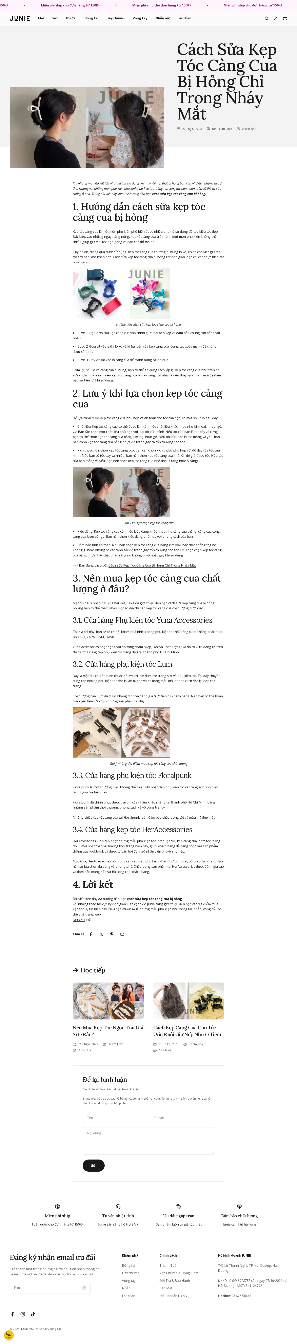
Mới (41, 18)
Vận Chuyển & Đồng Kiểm (178, 1273)
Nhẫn (126, 1288)
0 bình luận (249, 129)
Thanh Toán (168, 1265)
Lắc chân (184, 18)
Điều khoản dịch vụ (95, 1103)
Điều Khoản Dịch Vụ (174, 1296)
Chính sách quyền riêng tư (190, 1098)
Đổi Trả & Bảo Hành (174, 1280)
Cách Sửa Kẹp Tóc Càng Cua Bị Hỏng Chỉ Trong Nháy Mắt (152, 565)
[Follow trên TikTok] (33, 1314)
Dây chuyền (115, 18)
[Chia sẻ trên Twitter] (101, 934)
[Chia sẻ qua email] (122, 934)
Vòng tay (140, 18)
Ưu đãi (71, 18)
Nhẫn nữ (162, 18)
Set (55, 18)
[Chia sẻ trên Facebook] (91, 934)
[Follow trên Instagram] (22, 1314)
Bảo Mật (165, 1288)
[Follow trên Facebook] (12, 1314)
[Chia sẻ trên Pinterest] (112, 934)
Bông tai (91, 18)
